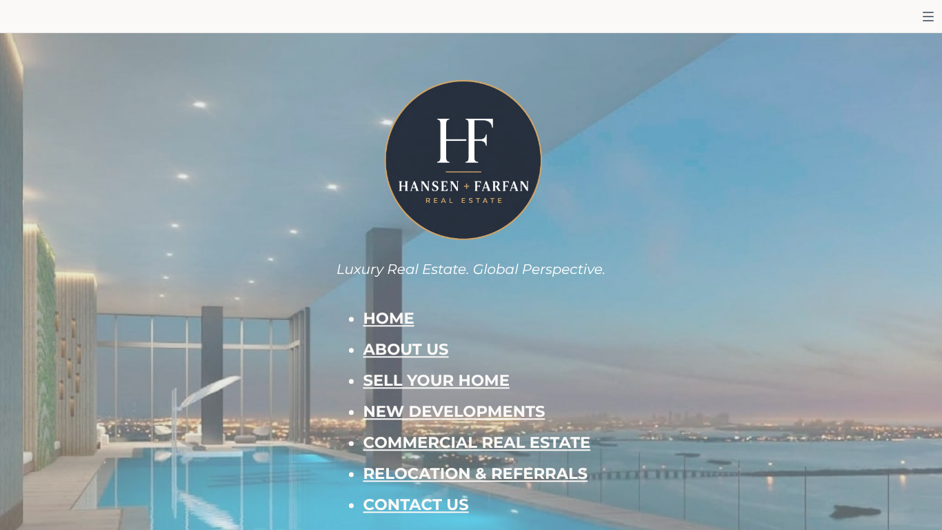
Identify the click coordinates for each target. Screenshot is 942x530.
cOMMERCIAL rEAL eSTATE (476, 442)
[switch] (928, 16)
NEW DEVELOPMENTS (454, 411)
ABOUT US (405, 349)
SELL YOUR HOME (436, 380)
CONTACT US (415, 504)
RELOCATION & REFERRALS (475, 473)
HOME (388, 318)
